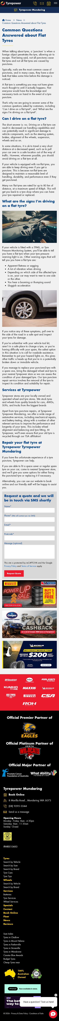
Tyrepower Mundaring (31, 9)
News (6, 920)
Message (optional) (13, 543)
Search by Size (10, 865)
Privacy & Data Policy (19, 1013)
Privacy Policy (10, 566)
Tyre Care (7, 872)
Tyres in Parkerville (12, 944)
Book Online (10, 912)
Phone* (19, 515)
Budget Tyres (9, 958)
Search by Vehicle (11, 862)
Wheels (7, 880)
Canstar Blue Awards (13, 955)
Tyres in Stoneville (11, 948)
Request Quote (14, 573)
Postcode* (9, 534)
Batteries (7, 894)
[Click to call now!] (35, 3)
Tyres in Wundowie (12, 951)
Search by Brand (11, 869)
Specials (8, 905)
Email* (7, 524)
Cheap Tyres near (11, 962)
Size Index (8, 933)
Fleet (6, 916)
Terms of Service (28, 566)
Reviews (8, 923)
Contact (7, 909)
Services (8, 890)
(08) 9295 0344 (18, 806)
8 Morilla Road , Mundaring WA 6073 (30, 800)
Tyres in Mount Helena (13, 941)
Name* (7, 506)
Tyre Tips (7, 876)
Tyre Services (9, 898)
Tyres (6, 858)
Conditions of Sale (36, 1013)
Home (8, 20)
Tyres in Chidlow (11, 937)
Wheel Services (10, 901)
